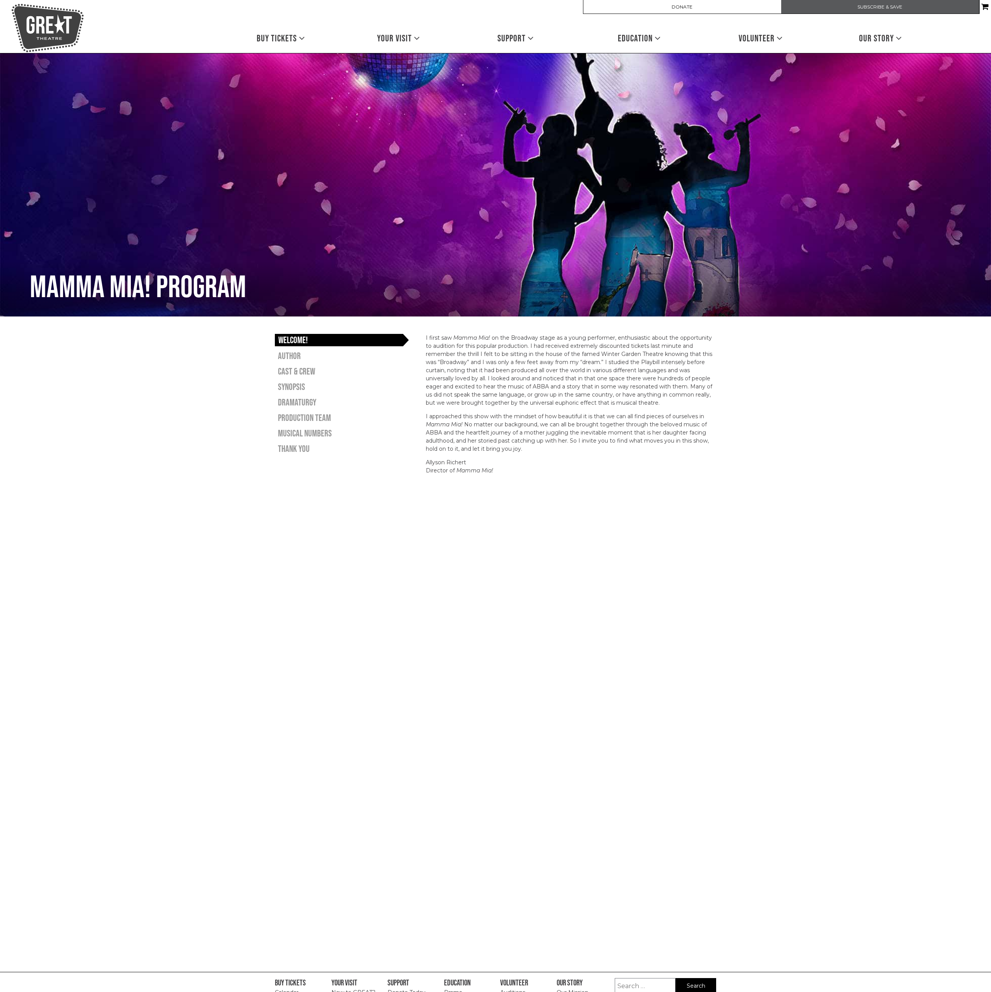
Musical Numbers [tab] (305, 433)
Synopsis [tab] (291, 386)
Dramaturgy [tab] (297, 402)
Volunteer (758, 38)
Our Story (877, 38)
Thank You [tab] (294, 448)
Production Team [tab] (304, 417)
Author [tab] (289, 356)
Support (512, 38)
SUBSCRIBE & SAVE (879, 7)
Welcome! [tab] (293, 340)
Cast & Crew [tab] (296, 371)
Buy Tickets (278, 38)
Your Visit (395, 38)
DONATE (682, 7)
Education (636, 38)
